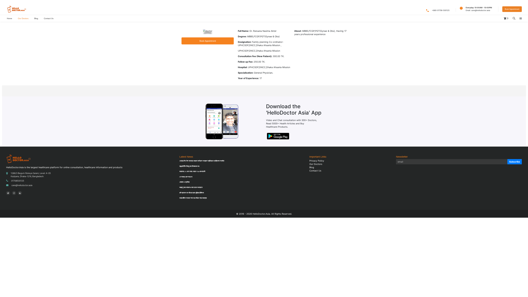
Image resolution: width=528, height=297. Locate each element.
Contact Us (315, 170)
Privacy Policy (316, 160)
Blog (311, 167)
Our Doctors (315, 164)
